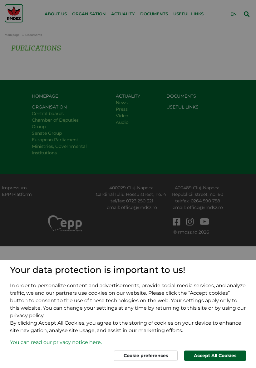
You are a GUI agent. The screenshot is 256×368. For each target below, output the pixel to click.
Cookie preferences (146, 355)
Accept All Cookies (215, 355)
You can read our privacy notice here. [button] (56, 342)
